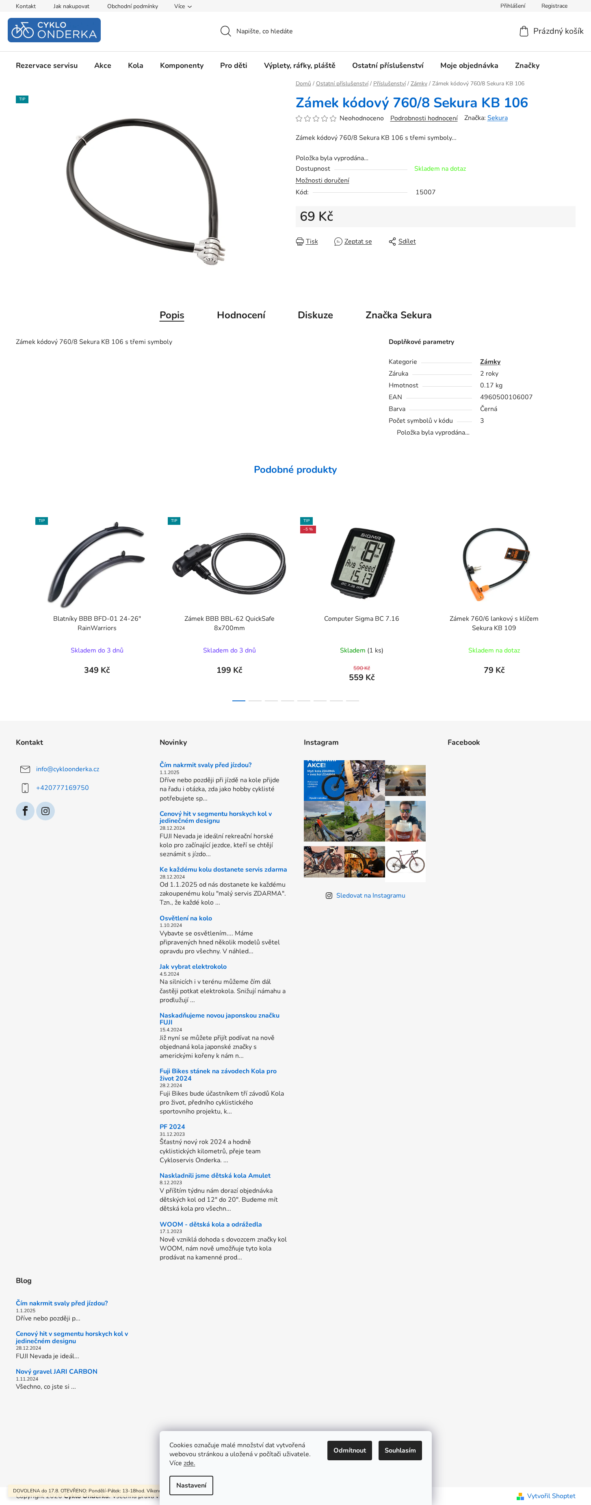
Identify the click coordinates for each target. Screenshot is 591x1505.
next (569, 606)
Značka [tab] (399, 315)
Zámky (490, 361)
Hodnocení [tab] (241, 315)
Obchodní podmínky (132, 6)
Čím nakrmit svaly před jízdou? (205, 765)
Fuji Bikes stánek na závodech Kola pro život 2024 (218, 1075)
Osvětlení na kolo (186, 918)
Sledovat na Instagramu (370, 895)
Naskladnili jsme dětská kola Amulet (215, 1176)
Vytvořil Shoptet (551, 1496)
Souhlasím (400, 1450)
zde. (189, 1463)
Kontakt (26, 6)
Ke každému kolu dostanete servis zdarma (223, 870)
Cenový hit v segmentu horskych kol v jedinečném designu (216, 818)
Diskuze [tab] (315, 315)
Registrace (554, 6)
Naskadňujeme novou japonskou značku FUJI (219, 1019)
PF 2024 (172, 1127)
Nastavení (191, 1485)
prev (22, 606)
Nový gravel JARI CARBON (56, 1372)
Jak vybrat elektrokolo (193, 967)
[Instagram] (45, 811)
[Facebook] (25, 811)
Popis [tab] (172, 315)
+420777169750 (62, 787)
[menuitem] (47, 65)
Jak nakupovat (71, 6)
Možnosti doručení (322, 180)
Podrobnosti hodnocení (424, 118)
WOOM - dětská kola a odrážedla (211, 1225)
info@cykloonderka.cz (67, 769)
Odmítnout (349, 1450)
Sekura (497, 117)
